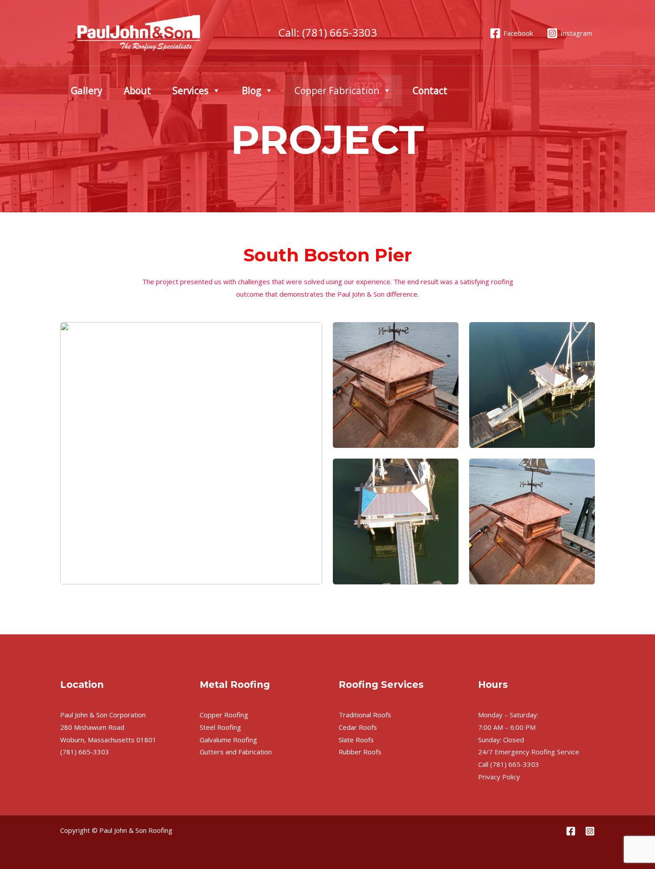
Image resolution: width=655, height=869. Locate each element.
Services (190, 90)
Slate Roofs (356, 739)
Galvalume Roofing (228, 739)
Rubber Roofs (360, 751)
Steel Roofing (220, 727)
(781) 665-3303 (339, 32)
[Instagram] (590, 831)
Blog (251, 90)
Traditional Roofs (365, 714)
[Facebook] (571, 831)
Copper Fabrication (337, 90)
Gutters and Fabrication (236, 751)
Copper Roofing (224, 714)
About (137, 90)
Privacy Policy (499, 776)
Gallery (86, 90)
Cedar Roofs (358, 727)
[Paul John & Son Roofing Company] (138, 32)
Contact (430, 90)
